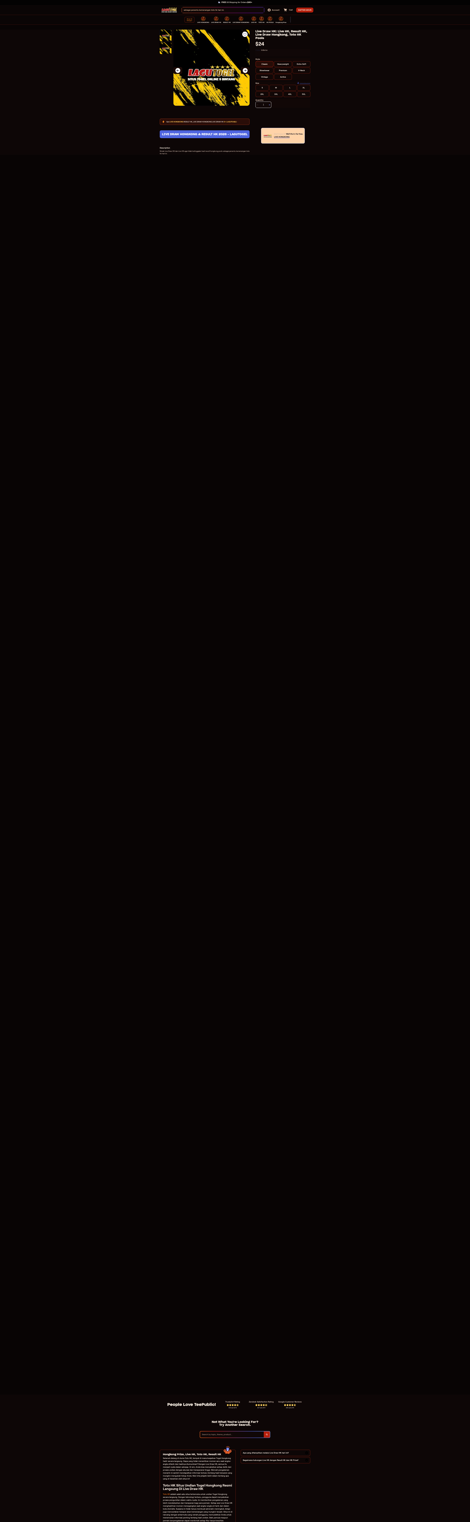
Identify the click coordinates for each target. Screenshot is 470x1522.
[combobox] (220, 10)
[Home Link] (169, 10)
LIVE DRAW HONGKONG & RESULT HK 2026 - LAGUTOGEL (204, 134)
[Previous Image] (177, 70)
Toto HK (166, 1494)
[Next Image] (245, 70)
